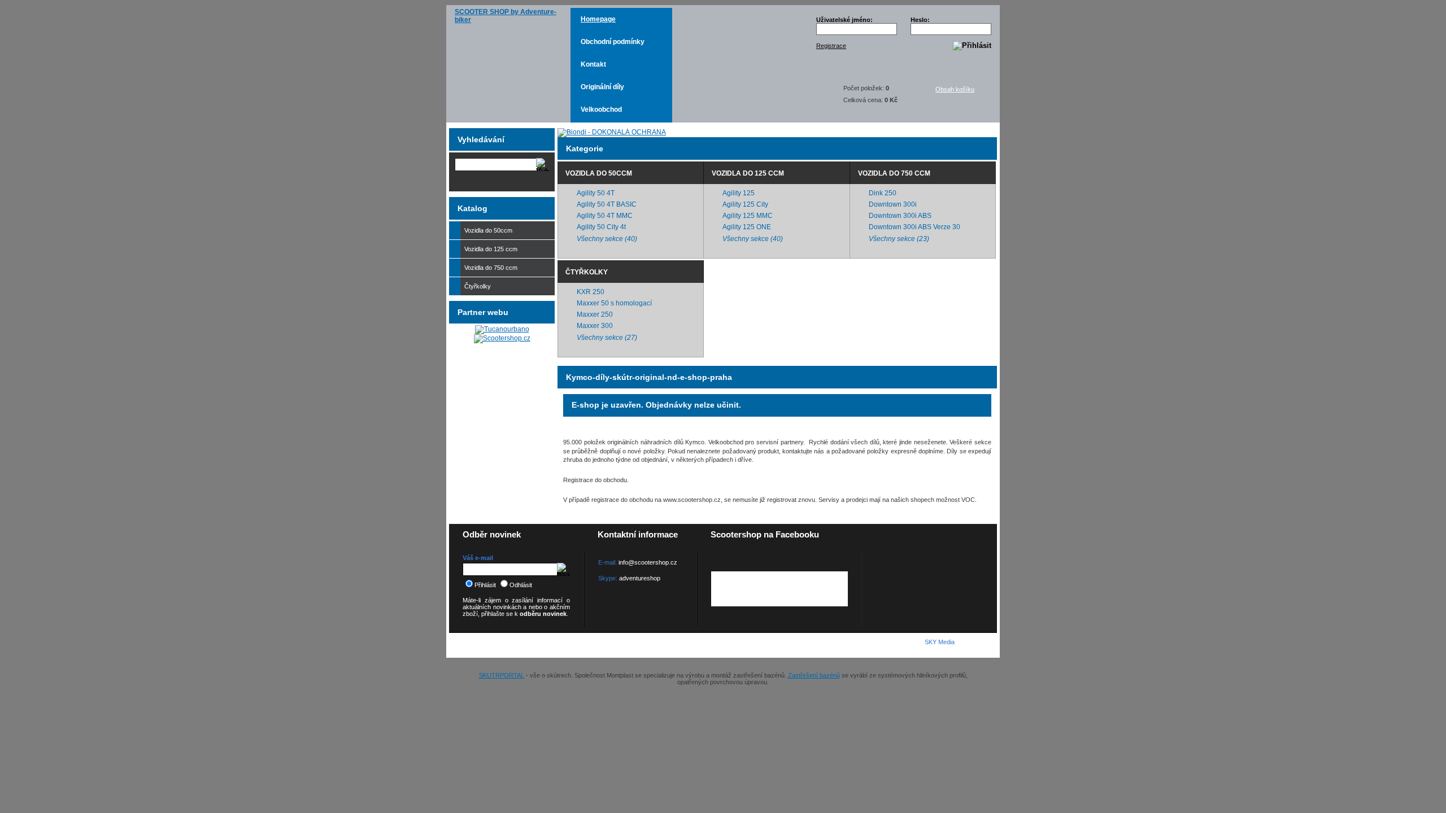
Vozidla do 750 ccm (894, 173)
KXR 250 (590, 292)
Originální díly (602, 87)
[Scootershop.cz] (502, 338)
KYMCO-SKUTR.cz (512, 644)
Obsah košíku (954, 89)
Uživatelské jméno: (844, 19)
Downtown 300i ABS (900, 216)
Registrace (831, 45)
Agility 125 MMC (747, 216)
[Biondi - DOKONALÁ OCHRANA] (612, 132)
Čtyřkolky (586, 272)
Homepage (598, 19)
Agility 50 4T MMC (605, 216)
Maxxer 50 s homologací (614, 303)
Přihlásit (485, 585)
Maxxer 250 (595, 314)
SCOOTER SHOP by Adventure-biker (505, 16)
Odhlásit (520, 585)
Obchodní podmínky (612, 42)
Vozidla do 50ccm (598, 173)
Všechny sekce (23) (899, 239)
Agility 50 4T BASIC (607, 204)
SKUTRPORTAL (501, 675)
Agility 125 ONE (746, 227)
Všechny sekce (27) (607, 338)
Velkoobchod (601, 109)
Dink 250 (882, 193)
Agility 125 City (745, 204)
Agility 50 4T (596, 193)
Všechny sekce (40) (607, 239)
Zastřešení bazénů (814, 675)
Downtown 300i (893, 204)
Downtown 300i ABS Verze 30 (914, 227)
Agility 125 (738, 193)
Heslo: (920, 19)
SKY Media (940, 642)
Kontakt (593, 64)
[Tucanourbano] (502, 329)
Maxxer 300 (595, 326)
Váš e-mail (478, 557)
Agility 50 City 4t (601, 227)
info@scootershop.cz (648, 562)
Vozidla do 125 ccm (748, 173)
